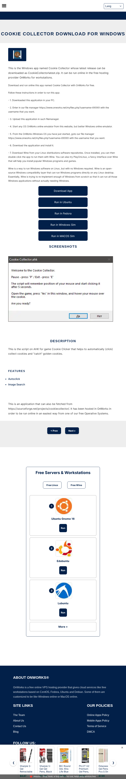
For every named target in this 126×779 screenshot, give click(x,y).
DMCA (91, 731)
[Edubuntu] (65, 548)
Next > (72, 430)
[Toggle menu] (4, 5)
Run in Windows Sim (63, 224)
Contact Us (19, 726)
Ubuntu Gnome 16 (63, 518)
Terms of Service (96, 726)
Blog (16, 731)
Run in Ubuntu (63, 202)
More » (63, 626)
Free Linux (52, 485)
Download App (63, 190)
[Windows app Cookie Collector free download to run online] (17, 54)
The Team (19, 715)
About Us (18, 720)
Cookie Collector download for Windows (63, 33)
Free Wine (76, 485)
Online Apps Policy (98, 715)
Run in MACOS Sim (63, 236)
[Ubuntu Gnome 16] (65, 506)
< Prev (54, 430)
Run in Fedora (63, 213)
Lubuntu (63, 603)
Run (63, 528)
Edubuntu (63, 561)
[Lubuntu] (65, 590)
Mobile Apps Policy (98, 720)
